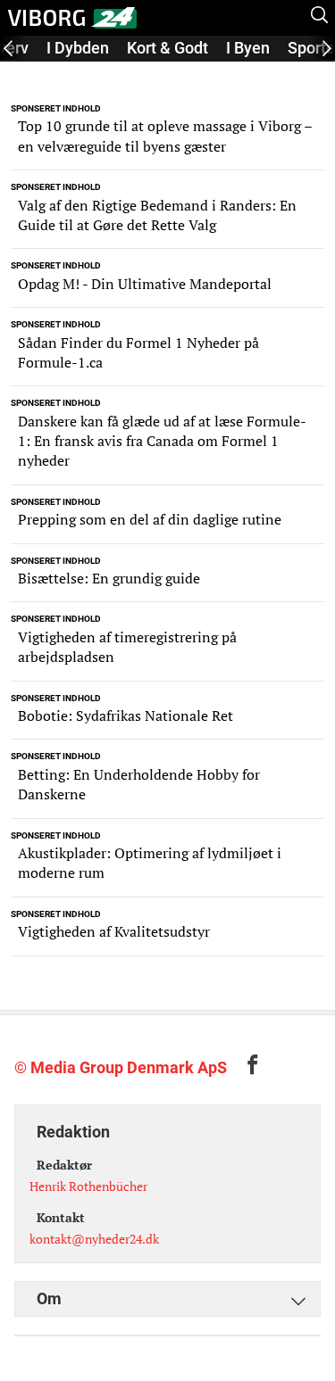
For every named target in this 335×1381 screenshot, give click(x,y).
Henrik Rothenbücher (88, 1186)
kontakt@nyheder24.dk (94, 1238)
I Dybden (77, 47)
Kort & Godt (167, 47)
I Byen (248, 47)
